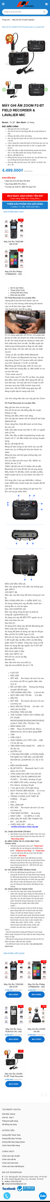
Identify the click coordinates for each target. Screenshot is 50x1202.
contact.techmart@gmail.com (15, 1184)
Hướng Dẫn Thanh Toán (11, 1135)
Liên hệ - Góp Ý (8, 1118)
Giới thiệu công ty (8, 1114)
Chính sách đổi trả (9, 1159)
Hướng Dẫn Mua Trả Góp (11, 1139)
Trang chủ (6, 20)
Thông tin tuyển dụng (10, 1121)
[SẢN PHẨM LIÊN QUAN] (14, 951)
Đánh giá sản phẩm (17, 295)
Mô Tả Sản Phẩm (16, 288)
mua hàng (13, 995)
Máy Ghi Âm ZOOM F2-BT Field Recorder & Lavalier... (13, 1076)
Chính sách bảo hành (10, 1163)
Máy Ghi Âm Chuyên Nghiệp (23, 20)
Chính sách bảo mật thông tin (13, 1166)
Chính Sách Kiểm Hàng (11, 1146)
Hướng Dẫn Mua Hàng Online (13, 1142)
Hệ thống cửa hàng (9, 1124)
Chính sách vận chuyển (11, 1156)
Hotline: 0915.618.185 (13, 1181)
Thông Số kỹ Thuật (17, 290)
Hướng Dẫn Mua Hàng (19, 293)
